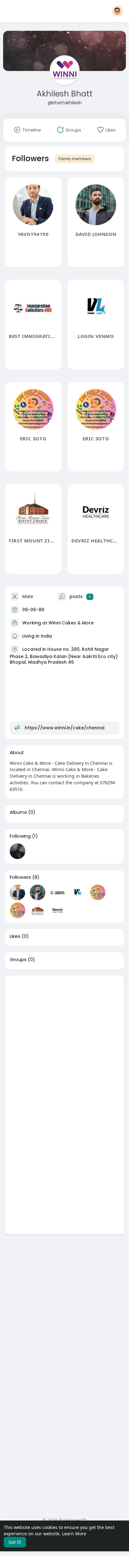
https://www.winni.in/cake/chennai (64, 728)
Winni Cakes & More (71, 623)
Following (20, 836)
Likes (15, 936)
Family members (75, 158)
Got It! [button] (14, 1542)
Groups (18, 959)
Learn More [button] (74, 1534)
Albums (18, 812)
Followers (20, 877)
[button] (117, 11)
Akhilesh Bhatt (65, 93)
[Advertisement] (64, 1040)
